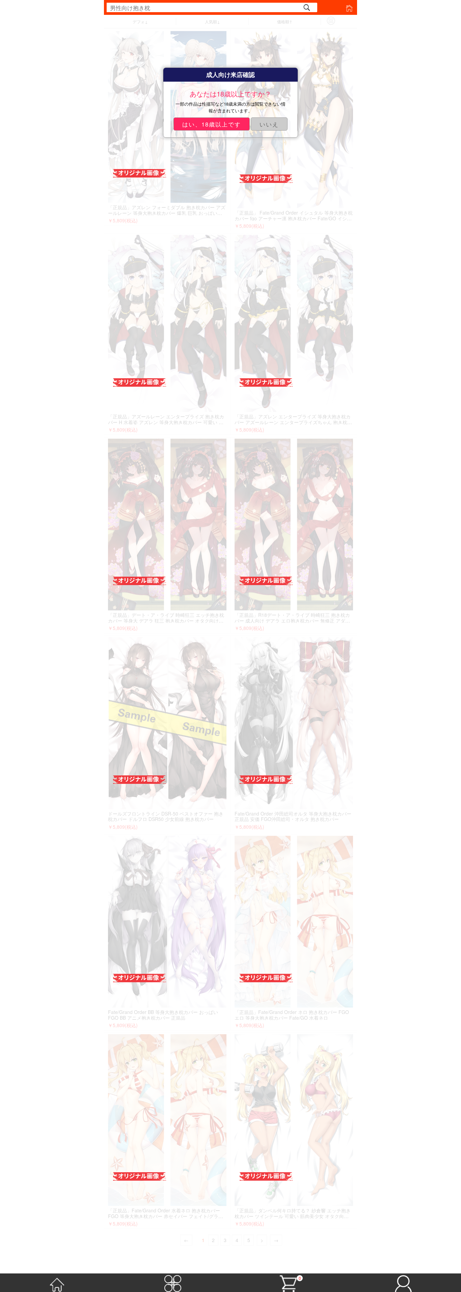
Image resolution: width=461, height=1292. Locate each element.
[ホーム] (57, 1282)
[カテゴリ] (173, 1282)
